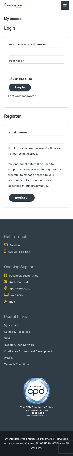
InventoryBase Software (19, 345)
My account (11, 325)
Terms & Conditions (16, 364)
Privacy (8, 358)
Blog (12, 301)
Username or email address (36, 44)
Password (23, 60)
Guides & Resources (17, 331)
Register (22, 197)
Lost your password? (22, 96)
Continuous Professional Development (28, 351)
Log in (20, 87)
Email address (26, 132)
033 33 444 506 (19, 252)
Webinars (17, 295)
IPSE (7, 338)
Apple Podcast (18, 282)
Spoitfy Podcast (19, 288)
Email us (15, 245)
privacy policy (39, 186)
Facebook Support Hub (23, 275)
